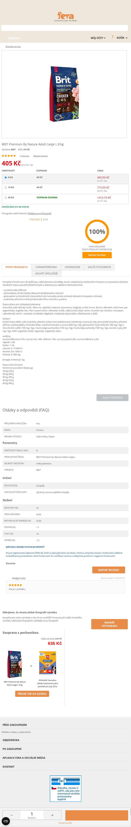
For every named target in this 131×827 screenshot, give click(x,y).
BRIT (13, 149)
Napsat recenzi (40, 155)
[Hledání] (125, 27)
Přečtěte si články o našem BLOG (16, 732)
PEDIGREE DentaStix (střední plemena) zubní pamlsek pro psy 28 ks (47, 683)
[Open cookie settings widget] (6, 821)
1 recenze (24, 155)
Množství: (32, 818)
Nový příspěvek (112, 397)
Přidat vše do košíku (32, 693)
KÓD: (20, 149)
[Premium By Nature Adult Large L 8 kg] (64, 94)
